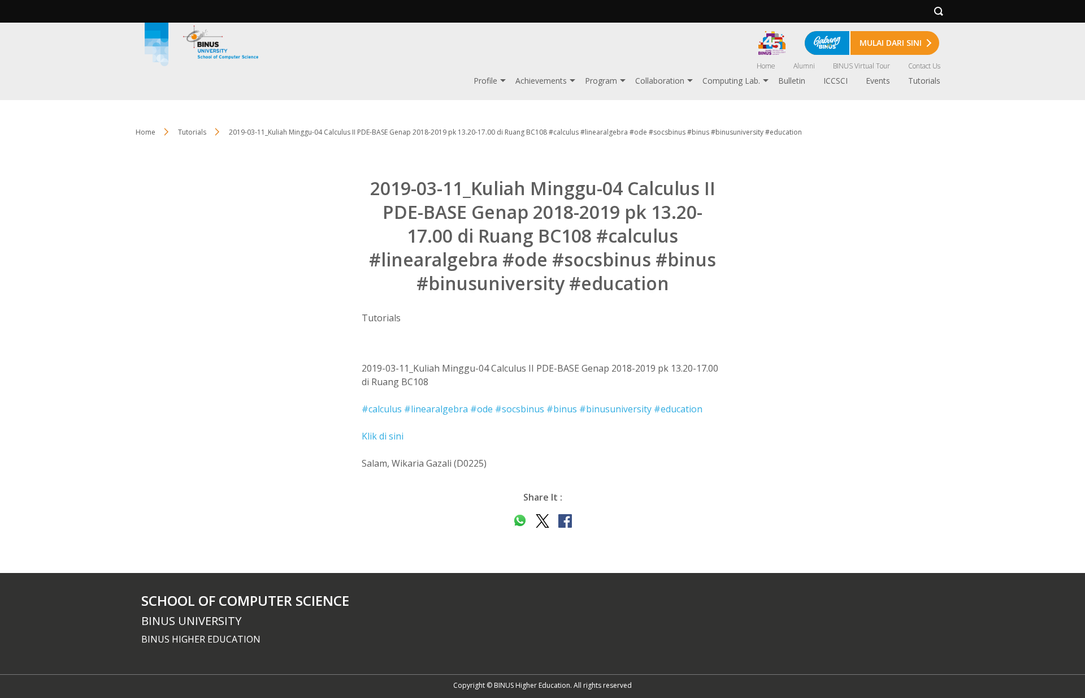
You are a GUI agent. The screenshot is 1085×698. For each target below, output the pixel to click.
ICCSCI (835, 80)
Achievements (541, 80)
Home (766, 66)
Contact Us (924, 66)
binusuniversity (615, 409)
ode (481, 409)
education (678, 409)
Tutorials (924, 80)
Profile (485, 80)
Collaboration (659, 80)
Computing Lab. (731, 80)
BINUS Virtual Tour (861, 66)
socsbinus (519, 409)
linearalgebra (436, 409)
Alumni (804, 66)
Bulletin (791, 80)
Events (878, 80)
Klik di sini (382, 436)
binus (561, 409)
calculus (382, 409)
